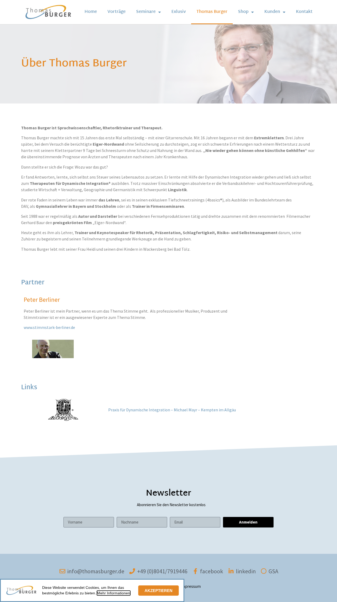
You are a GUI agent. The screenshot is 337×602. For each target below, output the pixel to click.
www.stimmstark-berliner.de (49, 327)
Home (91, 12)
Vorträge (116, 12)
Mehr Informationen (113, 593)
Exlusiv (178, 12)
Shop (243, 12)
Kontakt (304, 12)
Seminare (146, 12)
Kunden (272, 12)
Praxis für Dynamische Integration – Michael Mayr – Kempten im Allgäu (172, 409)
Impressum (190, 586)
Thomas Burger (211, 12)
